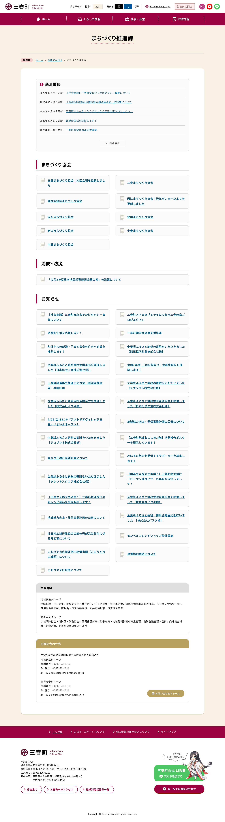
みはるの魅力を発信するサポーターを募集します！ (156, 458)
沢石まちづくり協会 (60, 217)
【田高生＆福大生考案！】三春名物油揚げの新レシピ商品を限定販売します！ (76, 499)
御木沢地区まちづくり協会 (65, 201)
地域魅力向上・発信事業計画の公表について (156, 421)
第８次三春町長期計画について (68, 458)
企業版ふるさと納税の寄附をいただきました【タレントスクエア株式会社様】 (76, 478)
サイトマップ (168, 731)
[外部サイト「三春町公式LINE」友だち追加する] (179, 767)
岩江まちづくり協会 (60, 231)
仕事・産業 (138, 19)
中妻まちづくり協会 (140, 231)
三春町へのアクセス (61, 789)
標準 (137, 6)
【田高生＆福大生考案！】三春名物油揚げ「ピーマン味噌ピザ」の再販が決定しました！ (154, 479)
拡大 (97, 6)
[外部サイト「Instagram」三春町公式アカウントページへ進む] (202, 6)
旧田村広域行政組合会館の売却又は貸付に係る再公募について (76, 535)
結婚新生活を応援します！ (81, 120)
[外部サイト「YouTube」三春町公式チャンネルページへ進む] (209, 6)
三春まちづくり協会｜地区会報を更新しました (76, 182)
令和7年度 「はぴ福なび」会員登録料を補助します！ (154, 367)
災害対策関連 (184, 6)
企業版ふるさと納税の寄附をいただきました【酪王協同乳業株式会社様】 (156, 349)
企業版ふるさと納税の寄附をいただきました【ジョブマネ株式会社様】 (76, 440)
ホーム (46, 19)
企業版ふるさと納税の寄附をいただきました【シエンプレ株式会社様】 (156, 385)
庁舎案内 (32, 789)
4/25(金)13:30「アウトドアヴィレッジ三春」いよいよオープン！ (75, 421)
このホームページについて (89, 731)
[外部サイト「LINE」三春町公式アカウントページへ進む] (217, 6)
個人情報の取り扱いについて (133, 731)
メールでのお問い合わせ (182, 789)
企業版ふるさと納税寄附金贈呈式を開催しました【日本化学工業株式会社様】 (76, 367)
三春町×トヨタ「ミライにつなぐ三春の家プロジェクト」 (99, 111)
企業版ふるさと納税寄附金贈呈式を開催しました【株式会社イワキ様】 (76, 403)
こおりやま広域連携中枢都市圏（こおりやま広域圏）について (76, 554)
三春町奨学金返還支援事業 (81, 130)
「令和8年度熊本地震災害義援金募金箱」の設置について (99, 102)
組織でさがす (55, 60)
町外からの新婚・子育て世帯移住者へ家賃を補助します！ (76, 349)
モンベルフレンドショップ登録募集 (150, 536)
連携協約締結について (141, 554)
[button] (89, 19)
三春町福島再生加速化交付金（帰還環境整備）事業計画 (75, 385)
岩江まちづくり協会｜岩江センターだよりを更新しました (156, 201)
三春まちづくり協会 (140, 183)
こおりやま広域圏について (65, 570)
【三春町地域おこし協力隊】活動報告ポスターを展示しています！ (156, 440)
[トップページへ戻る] (24, 8)
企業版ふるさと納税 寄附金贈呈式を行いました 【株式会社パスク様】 (156, 517)
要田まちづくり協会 (140, 217)
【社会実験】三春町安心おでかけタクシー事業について (98, 93)
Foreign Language (160, 6)
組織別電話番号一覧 (97, 789)
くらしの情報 (92, 19)
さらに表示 (114, 143)
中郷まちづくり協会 (60, 244)
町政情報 (183, 19)
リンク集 (57, 732)
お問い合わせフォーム (168, 693)
